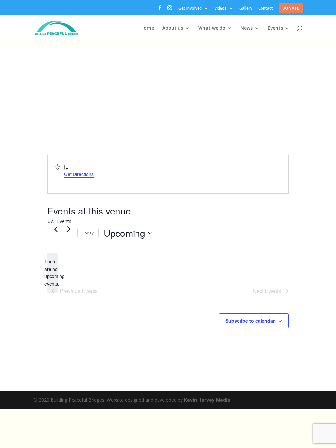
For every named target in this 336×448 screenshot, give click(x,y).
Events (275, 28)
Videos (220, 8)
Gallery (245, 8)
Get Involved (190, 8)
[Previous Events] (56, 229)
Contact (265, 8)
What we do (211, 28)
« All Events (59, 221)
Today (88, 232)
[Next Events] (69, 229)
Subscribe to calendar (250, 320)
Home (147, 28)
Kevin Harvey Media (207, 400)
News (247, 28)
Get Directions (79, 174)
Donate (290, 8)
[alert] (52, 273)
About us (172, 28)
